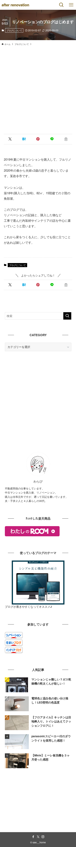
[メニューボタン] (71, 5)
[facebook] (33, 837)
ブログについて (14, 30)
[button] (10, 139)
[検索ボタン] (61, 5)
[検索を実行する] (67, 316)
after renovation (15, 5)
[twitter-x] (38, 837)
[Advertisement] (38, 88)
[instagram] (43, 837)
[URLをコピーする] (66, 139)
